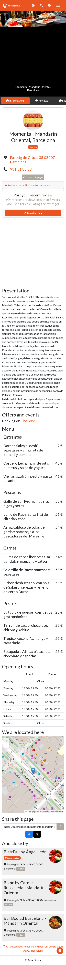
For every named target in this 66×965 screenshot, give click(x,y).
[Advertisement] (33, 62)
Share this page (34, 177)
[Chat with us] (60, 950)
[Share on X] (37, 834)
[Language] (33, 5)
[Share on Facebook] (29, 834)
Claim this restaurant (39, 185)
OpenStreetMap (44, 811)
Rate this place (34, 213)
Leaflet (30, 811)
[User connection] (49, 5)
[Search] (41, 5)
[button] (33, 771)
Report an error (15, 185)
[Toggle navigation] (58, 5)
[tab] (15, 100)
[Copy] (60, 826)
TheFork (28, 421)
